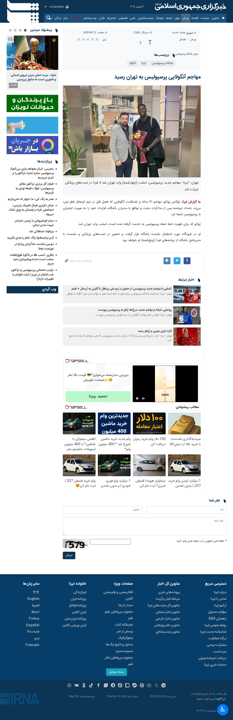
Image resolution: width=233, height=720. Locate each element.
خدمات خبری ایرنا (215, 665)
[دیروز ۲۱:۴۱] (32, 52)
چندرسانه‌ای (90, 18)
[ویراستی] (106, 686)
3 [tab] (15, 30)
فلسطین (122, 18)
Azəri (35, 612)
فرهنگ (159, 18)
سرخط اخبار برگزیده (167, 599)
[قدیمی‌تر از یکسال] (187, 294)
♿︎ (223, 709)
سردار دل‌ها (125, 605)
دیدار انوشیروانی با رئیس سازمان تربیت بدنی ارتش (34, 223)
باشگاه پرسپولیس (162, 63)
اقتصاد (194, 18)
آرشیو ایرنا (220, 605)
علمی (132, 18)
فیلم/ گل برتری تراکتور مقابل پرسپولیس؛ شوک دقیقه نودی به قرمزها (35, 188)
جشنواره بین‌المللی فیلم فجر (119, 615)
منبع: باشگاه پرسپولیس (186, 54)
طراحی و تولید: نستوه (207, 699)
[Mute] (143, 398)
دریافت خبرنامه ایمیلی (212, 658)
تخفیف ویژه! (98, 396)
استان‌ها (111, 18)
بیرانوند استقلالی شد (41, 231)
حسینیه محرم (124, 651)
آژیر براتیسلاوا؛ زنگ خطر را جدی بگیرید (30, 237)
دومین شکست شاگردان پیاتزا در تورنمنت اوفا (34, 246)
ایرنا (190, 6)
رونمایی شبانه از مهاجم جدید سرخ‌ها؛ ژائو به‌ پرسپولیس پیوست (135, 310)
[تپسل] (67, 361)
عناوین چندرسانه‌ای (168, 632)
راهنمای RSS (217, 619)
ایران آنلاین (79, 612)
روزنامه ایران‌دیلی (75, 619)
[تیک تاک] (91, 686)
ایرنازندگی (79, 592)
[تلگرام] (164, 686)
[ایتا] (120, 686)
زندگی (57, 18)
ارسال (69, 555)
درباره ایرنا (220, 592)
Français (32, 645)
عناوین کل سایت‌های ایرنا (163, 605)
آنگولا (132, 63)
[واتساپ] (69, 686)
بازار (65, 18)
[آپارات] (142, 686)
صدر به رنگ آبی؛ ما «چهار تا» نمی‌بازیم (31, 199)
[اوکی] (84, 686)
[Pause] (137, 398)
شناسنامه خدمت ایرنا (213, 632)
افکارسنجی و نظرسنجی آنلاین (118, 596)
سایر (49, 18)
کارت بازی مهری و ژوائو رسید (155, 331)
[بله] (135, 686)
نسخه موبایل (116, 672)
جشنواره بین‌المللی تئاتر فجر (119, 661)
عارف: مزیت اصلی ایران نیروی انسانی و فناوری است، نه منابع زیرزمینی (33, 77)
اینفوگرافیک (125, 638)
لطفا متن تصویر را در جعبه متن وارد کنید (201, 541)
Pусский (33, 632)
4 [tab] (10, 30)
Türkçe (33, 619)
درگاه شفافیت (217, 638)
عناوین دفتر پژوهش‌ (167, 625)
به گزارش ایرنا (191, 202)
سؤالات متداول (217, 612)
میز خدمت (219, 652)
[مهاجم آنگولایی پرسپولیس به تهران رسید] (132, 131)
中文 (36, 592)
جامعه (169, 18)
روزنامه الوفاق (77, 605)
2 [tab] (20, 30)
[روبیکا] (149, 686)
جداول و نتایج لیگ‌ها (119, 644)
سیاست (205, 18)
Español (32, 625)
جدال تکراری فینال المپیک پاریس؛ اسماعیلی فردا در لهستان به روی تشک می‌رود (31, 210)
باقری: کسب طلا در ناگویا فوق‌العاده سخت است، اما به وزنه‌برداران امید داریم (32, 259)
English (33, 599)
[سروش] (113, 686)
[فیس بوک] (98, 686)
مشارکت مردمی (216, 645)
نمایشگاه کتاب (124, 625)
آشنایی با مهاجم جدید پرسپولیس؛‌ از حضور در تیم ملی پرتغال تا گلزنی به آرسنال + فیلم (121, 289)
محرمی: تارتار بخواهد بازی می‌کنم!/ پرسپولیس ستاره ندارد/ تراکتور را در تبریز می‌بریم (32, 173)
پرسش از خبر (125, 631)
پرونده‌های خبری (169, 592)
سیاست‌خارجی (146, 18)
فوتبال (182, 39)
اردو (36, 638)
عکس (102, 18)
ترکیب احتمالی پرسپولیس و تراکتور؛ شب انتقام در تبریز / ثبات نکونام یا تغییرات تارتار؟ (32, 274)
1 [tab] (25, 30)
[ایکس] (156, 686)
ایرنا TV (74, 18)
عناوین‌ (215, 18)
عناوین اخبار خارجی (167, 619)
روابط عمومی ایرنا (215, 625)
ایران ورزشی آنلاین (74, 625)
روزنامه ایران (78, 599)
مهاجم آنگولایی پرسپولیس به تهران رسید (157, 77)
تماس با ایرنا (218, 599)
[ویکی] (76, 686)
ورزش (185, 18)
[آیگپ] (127, 686)
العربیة (35, 605)
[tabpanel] (32, 62)
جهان (177, 18)
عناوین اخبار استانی (168, 612)
